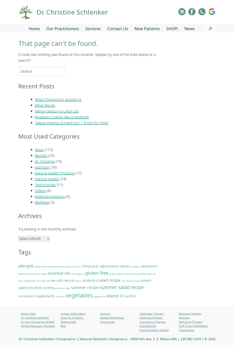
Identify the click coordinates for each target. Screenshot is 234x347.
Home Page (28, 313)
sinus (123, 281)
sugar (67, 288)
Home (34, 28)
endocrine (35, 274)
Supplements (45, 296)
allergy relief (40, 266)
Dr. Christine (45, 161)
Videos (40, 190)
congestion (135, 266)
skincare (130, 281)
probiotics (90, 280)
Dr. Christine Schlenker (35, 317)
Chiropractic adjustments (100, 266)
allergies (26, 266)
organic (78, 281)
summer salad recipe (121, 287)
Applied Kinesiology (112, 317)
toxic (63, 296)
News (189, 28)
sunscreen (26, 296)
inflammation (30, 281)
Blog (63, 326)
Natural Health (47, 178)
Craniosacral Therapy (152, 322)
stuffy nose (59, 288)
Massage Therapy (190, 313)
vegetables (79, 295)
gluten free (97, 273)
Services (93, 28)
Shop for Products (72, 317)
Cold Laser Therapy (151, 313)
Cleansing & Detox (151, 317)
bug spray (69, 266)
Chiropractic (107, 322)
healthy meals (146, 274)
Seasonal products (50, 196)
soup (137, 281)
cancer (78, 266)
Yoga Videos (187, 330)
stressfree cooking (40, 287)
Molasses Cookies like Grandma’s (62, 117)
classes (124, 266)
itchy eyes (41, 281)
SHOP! (172, 28)
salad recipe (109, 280)
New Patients (147, 28)
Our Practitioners (62, 28)
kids (48, 281)
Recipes (41, 155)
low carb (56, 280)
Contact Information (73, 313)
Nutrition (42, 167)
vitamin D (114, 296)
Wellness (42, 202)
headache (120, 274)
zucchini (130, 296)
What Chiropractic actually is (58, 99)
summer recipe (85, 287)
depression (149, 266)
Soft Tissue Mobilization (193, 326)
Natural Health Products (55, 173)
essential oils (59, 273)
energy (44, 274)
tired (58, 296)
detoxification (24, 274)
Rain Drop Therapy (190, 322)
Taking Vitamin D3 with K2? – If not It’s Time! (71, 122)
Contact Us (117, 28)
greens (112, 274)
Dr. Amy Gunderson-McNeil (37, 322)
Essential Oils (147, 326)
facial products (77, 274)
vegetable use (99, 296)
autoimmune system (55, 266)
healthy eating (132, 274)
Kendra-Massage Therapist (38, 326)
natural (69, 280)
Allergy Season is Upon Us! (57, 111)
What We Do (45, 105)
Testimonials (45, 184)
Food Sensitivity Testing (154, 330)
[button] (210, 28)
